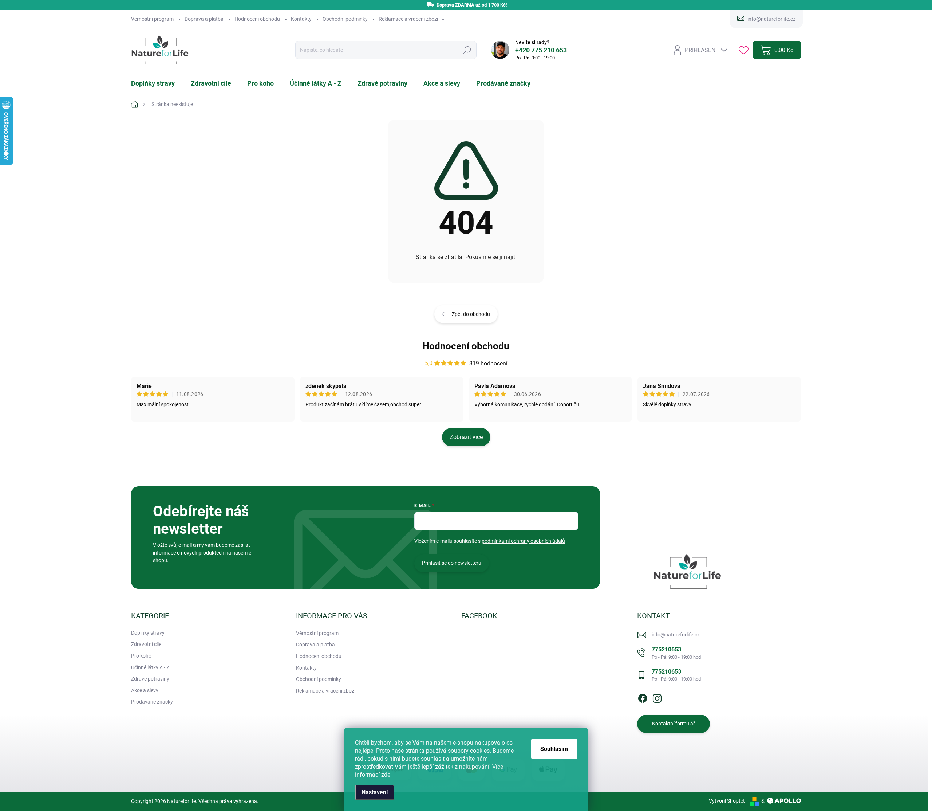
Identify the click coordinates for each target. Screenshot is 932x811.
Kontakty (301, 19)
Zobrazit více (466, 437)
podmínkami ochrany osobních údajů (523, 541)
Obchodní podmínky (345, 19)
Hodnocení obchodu (257, 19)
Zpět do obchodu (471, 314)
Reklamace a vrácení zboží (408, 19)
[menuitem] (157, 83)
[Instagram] (657, 696)
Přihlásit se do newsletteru (451, 563)
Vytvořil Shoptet (727, 801)
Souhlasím (554, 748)
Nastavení (375, 792)
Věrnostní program (152, 19)
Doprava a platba (204, 19)
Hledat (466, 50)
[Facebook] (642, 696)
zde (385, 774)
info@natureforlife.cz (676, 635)
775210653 (676, 652)
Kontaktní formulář (673, 723)
